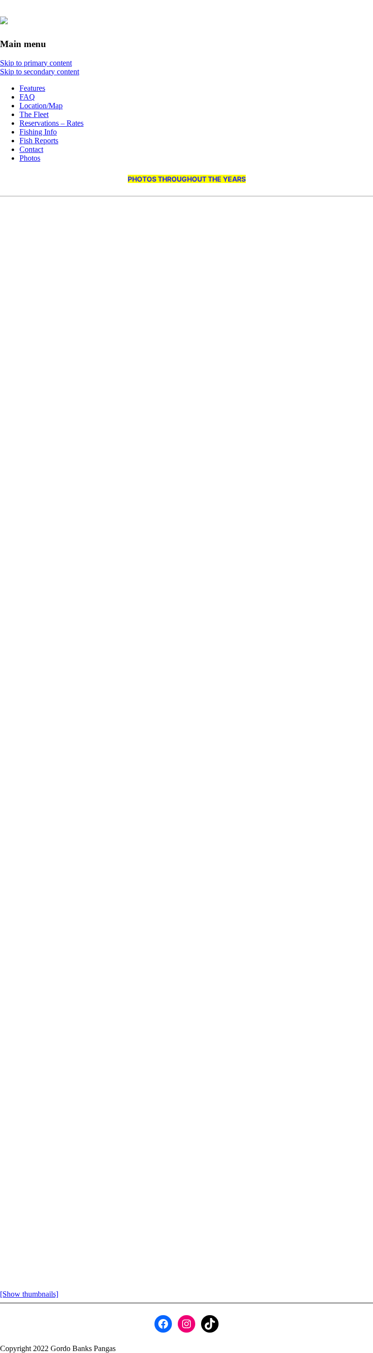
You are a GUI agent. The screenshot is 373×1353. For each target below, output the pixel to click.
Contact (31, 149)
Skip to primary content (36, 63)
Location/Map (41, 105)
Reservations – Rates (51, 123)
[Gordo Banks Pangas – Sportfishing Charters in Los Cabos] (4, 19)
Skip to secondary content (39, 71)
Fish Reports (38, 140)
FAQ (27, 97)
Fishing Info (38, 132)
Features (32, 88)
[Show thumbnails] (29, 1294)
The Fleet (34, 114)
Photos (29, 158)
